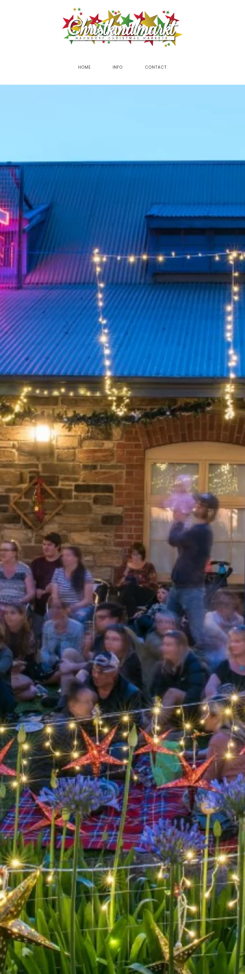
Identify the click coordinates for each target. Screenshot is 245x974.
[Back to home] (122, 27)
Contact (156, 67)
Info (118, 67)
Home (84, 67)
